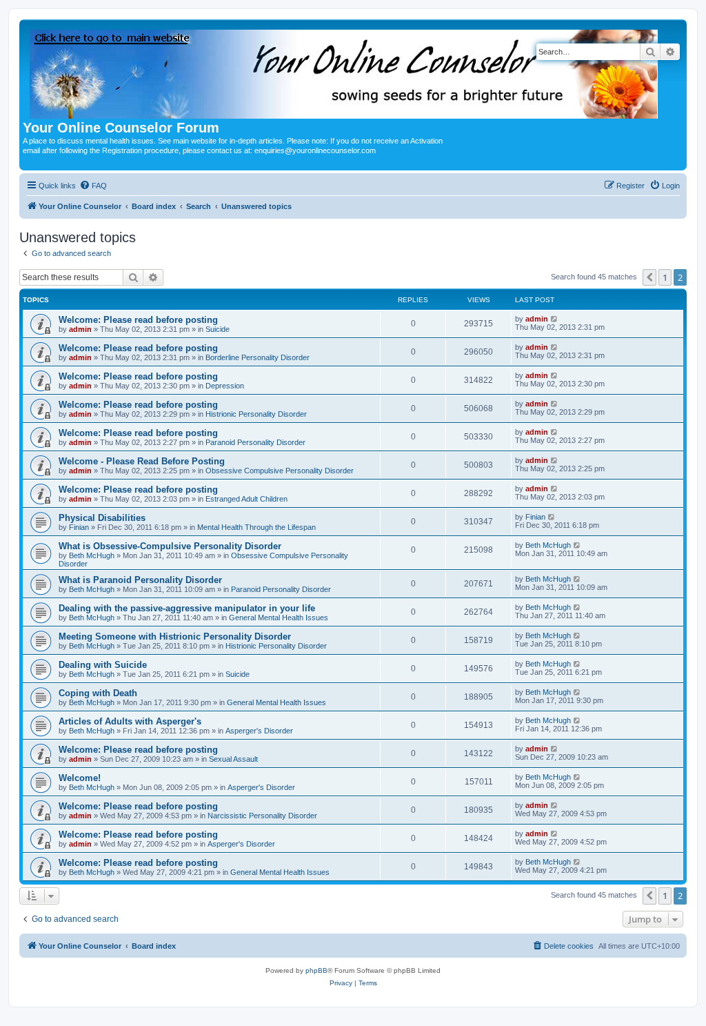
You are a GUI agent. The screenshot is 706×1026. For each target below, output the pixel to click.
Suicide (217, 329)
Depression (224, 386)
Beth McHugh (91, 555)
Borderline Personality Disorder (257, 357)
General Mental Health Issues (278, 617)
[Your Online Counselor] (345, 71)
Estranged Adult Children (246, 499)
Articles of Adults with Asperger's (130, 721)
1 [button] (665, 277)
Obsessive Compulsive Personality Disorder (279, 470)
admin (80, 329)
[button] (649, 277)
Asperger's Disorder (259, 731)
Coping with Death (98, 693)
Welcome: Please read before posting (138, 320)
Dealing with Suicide (103, 665)
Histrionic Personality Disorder (256, 414)
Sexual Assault (233, 759)
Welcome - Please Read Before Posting (142, 461)
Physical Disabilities (102, 518)
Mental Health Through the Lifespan (256, 527)
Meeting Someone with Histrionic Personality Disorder (175, 636)
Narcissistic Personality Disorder (262, 815)
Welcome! (80, 778)
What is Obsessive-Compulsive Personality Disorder (170, 546)
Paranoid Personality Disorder (255, 442)
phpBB (316, 970)
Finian (79, 527)
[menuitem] (93, 185)
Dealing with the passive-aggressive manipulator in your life (187, 608)
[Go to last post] (554, 319)
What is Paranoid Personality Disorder (140, 580)
